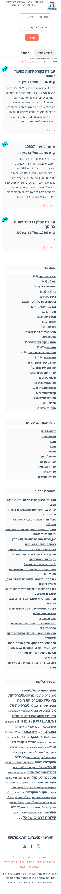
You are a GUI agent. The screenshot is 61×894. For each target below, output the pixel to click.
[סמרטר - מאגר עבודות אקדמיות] (52, 8)
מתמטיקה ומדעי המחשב (42, 352)
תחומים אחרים (47, 398)
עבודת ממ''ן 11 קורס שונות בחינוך (34, 224)
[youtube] (24, 845)
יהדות (52, 322)
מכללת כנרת (31, 802)
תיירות (52, 403)
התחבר (25, 53)
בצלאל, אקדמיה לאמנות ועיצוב (21, 711)
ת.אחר (19, 818)
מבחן (53, 441)
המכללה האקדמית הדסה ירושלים (34, 747)
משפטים (51, 347)
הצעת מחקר (49, 436)
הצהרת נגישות (27, 862)
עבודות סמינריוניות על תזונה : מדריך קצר (32, 549)
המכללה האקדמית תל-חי (41, 772)
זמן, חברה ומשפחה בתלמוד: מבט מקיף (33, 539)
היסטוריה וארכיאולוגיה (43, 301)
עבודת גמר (49, 472)
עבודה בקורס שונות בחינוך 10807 (34, 73)
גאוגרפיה (50, 296)
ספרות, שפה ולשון (45, 362)
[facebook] (31, 845)
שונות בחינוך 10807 (40, 146)
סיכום (52, 451)
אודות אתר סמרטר (46, 862)
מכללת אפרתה (43, 802)
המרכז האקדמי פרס (24, 782)
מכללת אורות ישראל (41, 797)
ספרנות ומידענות (46, 367)
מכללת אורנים (23, 797)
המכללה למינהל (44, 777)
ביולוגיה (51, 291)
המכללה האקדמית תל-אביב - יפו (30, 767)
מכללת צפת (42, 812)
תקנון (22, 866)
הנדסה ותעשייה (47, 307)
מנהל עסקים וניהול (45, 342)
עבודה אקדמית (47, 467)
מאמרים (42, 857)
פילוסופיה (50, 378)
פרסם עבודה (45, 53)
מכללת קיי (31, 812)
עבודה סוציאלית (46, 372)
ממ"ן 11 (35, 61)
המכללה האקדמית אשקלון (39, 731)
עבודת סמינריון (47, 477)
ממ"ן (53, 446)
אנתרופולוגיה (48, 286)
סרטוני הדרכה (10, 862)
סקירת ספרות (48, 461)
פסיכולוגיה (49, 383)
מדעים (52, 337)
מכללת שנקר (19, 812)
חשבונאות (50, 317)
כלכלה (52, 327)
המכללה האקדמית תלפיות (17, 772)
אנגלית (52, 281)
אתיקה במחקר (47, 618)
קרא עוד (50, 130)
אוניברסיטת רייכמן (45, 705)
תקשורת (51, 408)
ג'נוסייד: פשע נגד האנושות (40, 544)
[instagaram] (38, 845)
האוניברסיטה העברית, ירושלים (34, 715)
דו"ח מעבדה (48, 431)
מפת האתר (33, 866)
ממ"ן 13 (24, 61)
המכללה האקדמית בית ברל (32, 737)
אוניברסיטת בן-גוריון (41, 695)
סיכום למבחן (48, 456)
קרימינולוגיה (48, 393)
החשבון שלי (18, 857)
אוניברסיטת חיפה (30, 700)
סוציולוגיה (50, 357)
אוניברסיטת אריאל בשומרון (38, 690)
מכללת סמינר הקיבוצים (35, 807)
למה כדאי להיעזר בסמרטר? (40, 564)
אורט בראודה (41, 710)
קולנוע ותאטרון (47, 388)
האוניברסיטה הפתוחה (35, 721)
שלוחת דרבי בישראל (39, 817)
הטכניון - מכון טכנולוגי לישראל (32, 726)
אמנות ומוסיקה (47, 276)
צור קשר (31, 857)
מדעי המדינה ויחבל (45, 332)
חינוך (53, 312)
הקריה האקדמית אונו (33, 792)
